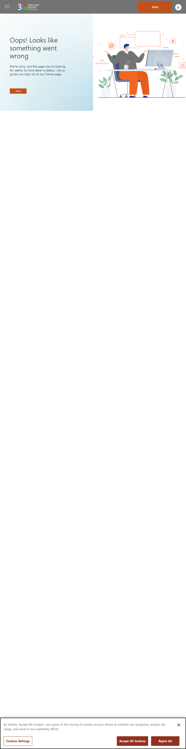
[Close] (179, 725)
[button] (7, 6)
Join (155, 6)
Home (18, 91)
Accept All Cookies (132, 741)
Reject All (165, 741)
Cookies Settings (18, 741)
